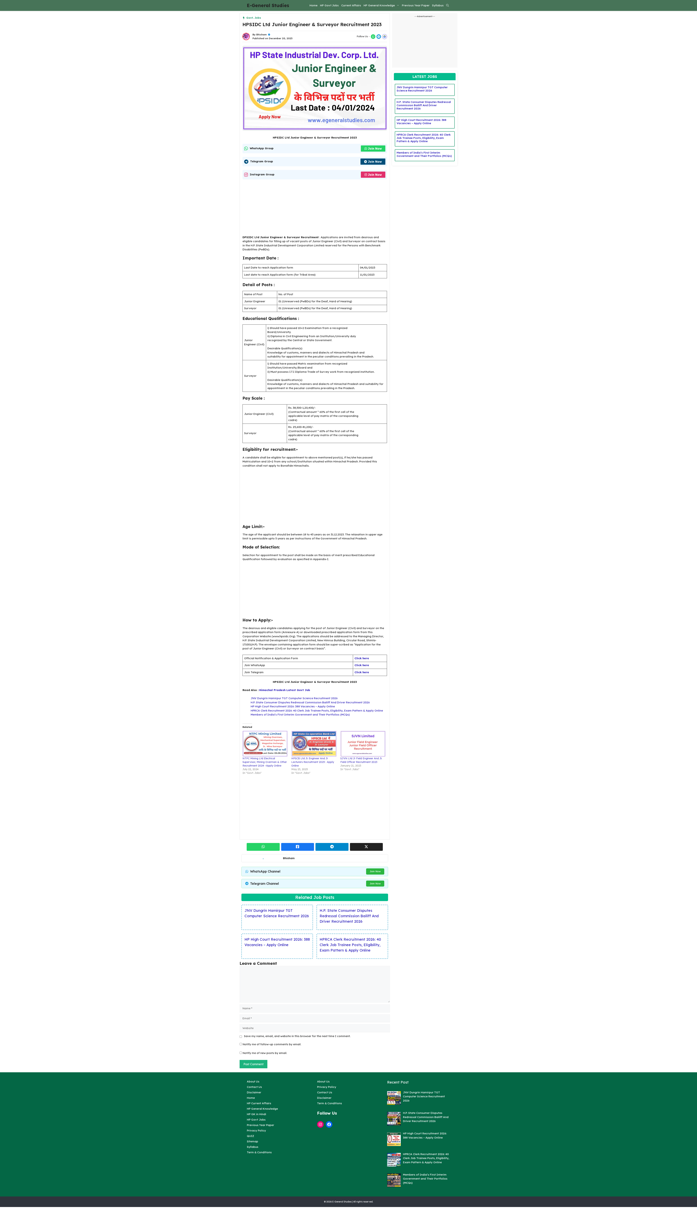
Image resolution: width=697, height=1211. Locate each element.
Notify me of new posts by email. (265, 1053)
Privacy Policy (256, 1130)
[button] (447, 5)
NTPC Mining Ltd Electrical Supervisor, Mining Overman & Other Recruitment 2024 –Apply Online (264, 762)
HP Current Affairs (259, 1103)
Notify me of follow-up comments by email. (272, 1044)
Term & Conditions (259, 1152)
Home (313, 5)
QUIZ (250, 1136)
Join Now (375, 148)
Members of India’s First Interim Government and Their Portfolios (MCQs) (300, 714)
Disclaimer (254, 1092)
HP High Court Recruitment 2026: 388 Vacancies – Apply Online (293, 706)
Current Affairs (351, 5)
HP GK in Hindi (256, 1114)
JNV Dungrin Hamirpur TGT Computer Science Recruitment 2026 (294, 698)
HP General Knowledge (379, 5)
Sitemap (252, 1141)
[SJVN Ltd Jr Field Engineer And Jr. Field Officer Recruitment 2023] (363, 744)
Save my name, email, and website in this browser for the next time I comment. (297, 1036)
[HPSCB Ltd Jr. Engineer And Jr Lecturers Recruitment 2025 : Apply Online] (314, 744)
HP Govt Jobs (329, 5)
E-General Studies (268, 5)
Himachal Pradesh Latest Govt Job (284, 690)
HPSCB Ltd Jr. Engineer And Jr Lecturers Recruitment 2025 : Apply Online (312, 762)
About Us (253, 1081)
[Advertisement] (314, 208)
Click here (361, 658)
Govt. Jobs (253, 17)
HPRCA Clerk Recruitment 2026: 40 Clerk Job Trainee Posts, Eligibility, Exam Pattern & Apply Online (317, 710)
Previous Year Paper (415, 5)
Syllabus (438, 5)
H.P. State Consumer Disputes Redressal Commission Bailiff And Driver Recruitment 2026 (310, 702)
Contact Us (254, 1087)
